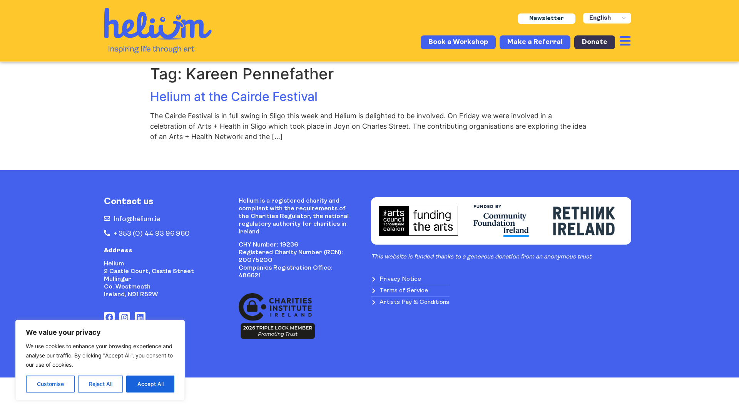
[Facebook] (109, 317)
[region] (100, 360)
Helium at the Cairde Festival (234, 96)
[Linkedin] (140, 317)
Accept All (150, 384)
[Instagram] (124, 317)
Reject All (100, 384)
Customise (50, 384)
